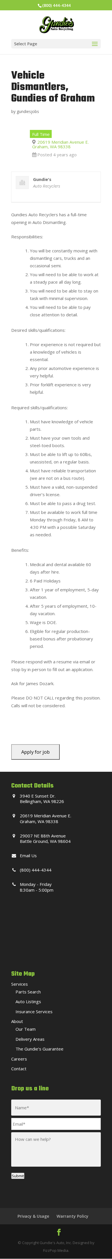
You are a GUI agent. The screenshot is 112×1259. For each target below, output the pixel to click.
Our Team (26, 1029)
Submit (18, 1175)
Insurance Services (34, 1011)
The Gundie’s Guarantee (39, 1049)
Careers (19, 1059)
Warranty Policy (72, 1216)
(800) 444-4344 (56, 5)
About (17, 1021)
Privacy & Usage (33, 1216)
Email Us (28, 855)
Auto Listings (28, 1001)
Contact (18, 1068)
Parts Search (28, 992)
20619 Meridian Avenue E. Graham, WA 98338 (60, 144)
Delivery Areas (30, 1039)
